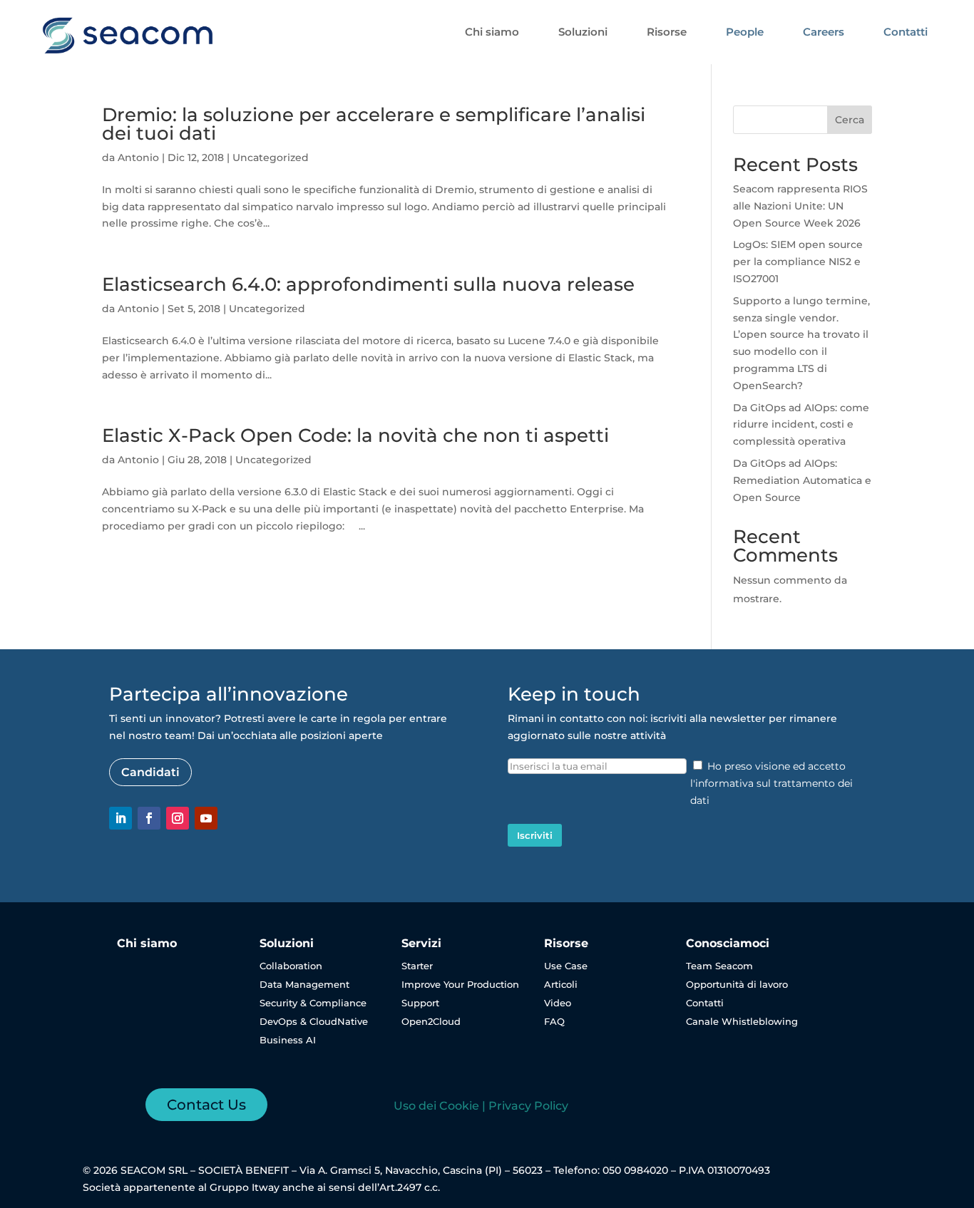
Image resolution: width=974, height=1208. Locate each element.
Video (557, 1002)
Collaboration (291, 965)
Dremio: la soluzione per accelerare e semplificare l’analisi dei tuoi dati (373, 124)
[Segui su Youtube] (206, 818)
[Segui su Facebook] (149, 818)
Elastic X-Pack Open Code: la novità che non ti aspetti (355, 435)
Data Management (304, 984)
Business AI (288, 1040)
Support (420, 1002)
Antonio (138, 157)
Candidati (150, 772)
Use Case (566, 965)
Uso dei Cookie (436, 1106)
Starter (417, 965)
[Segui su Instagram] (177, 818)
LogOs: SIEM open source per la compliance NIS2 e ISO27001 (798, 261)
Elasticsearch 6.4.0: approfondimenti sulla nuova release (368, 284)
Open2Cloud (431, 1021)
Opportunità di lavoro (737, 984)
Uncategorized (270, 157)
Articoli (561, 984)
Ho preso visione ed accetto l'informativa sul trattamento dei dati (771, 783)
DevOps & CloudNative (314, 1021)
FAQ (554, 1021)
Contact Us (206, 1104)
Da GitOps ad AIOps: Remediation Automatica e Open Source (802, 480)
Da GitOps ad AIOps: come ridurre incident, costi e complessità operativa (801, 424)
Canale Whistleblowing (742, 1021)
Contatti (705, 1002)
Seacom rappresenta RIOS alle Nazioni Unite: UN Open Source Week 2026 (800, 205)
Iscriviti (535, 835)
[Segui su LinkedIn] (120, 818)
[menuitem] (492, 32)
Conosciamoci (727, 943)
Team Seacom (719, 965)
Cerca (849, 119)
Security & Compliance (313, 1002)
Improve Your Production (460, 984)
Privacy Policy (528, 1106)
